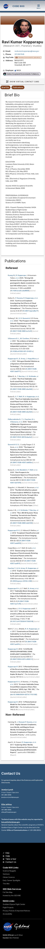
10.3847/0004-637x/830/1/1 (22, 659)
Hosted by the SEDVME (12, 895)
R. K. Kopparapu (25, 608)
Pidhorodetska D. (14, 419)
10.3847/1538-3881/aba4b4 (21, 412)
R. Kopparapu (21, 275)
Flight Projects (8, 907)
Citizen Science (9, 877)
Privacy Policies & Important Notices (16, 911)
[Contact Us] (4, 862)
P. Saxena (19, 298)
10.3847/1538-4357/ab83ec (21, 462)
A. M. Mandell (20, 470)
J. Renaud (20, 722)
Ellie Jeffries (6, 804)
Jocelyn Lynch (7, 790)
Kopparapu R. (13, 359)
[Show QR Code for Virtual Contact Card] (30, 35)
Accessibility (7, 914)
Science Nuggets (9, 871)
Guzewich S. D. (13, 444)
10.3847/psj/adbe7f (30, 311)
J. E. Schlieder (30, 376)
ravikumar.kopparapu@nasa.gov (27, 51)
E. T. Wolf (18, 396)
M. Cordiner (24, 338)
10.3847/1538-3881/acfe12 (21, 331)
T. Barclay (21, 376)
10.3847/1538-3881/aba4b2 (21, 389)
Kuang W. (11, 275)
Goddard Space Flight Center (14, 904)
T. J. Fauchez (26, 419)
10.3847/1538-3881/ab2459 (21, 523)
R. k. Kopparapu (29, 396)
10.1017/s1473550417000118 (22, 621)
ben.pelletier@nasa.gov (10, 822)
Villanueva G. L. (14, 338)
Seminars (6, 874)
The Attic (6, 884)
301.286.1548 (19, 54)
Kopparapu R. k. (14, 588)
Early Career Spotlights (11, 880)
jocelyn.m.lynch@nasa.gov (10, 797)
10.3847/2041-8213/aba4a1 (21, 437)
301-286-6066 (6, 795)
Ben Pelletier (14, 938)
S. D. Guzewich (24, 318)
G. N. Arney (20, 568)
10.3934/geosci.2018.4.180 (21, 581)
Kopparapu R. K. (14, 530)
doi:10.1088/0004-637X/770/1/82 (24, 694)
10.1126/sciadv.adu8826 (20, 291)
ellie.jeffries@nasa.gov (8, 812)
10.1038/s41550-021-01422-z (22, 351)
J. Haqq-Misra (31, 359)
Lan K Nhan (18, 935)
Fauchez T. (12, 568)
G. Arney (22, 359)
